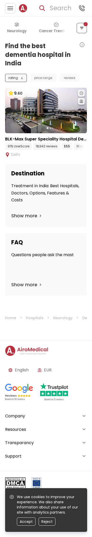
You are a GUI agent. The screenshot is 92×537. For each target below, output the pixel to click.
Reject (47, 521)
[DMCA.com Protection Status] (15, 484)
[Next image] (56, 128)
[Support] (82, 8)
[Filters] (82, 28)
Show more (24, 215)
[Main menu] (10, 8)
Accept (26, 521)
